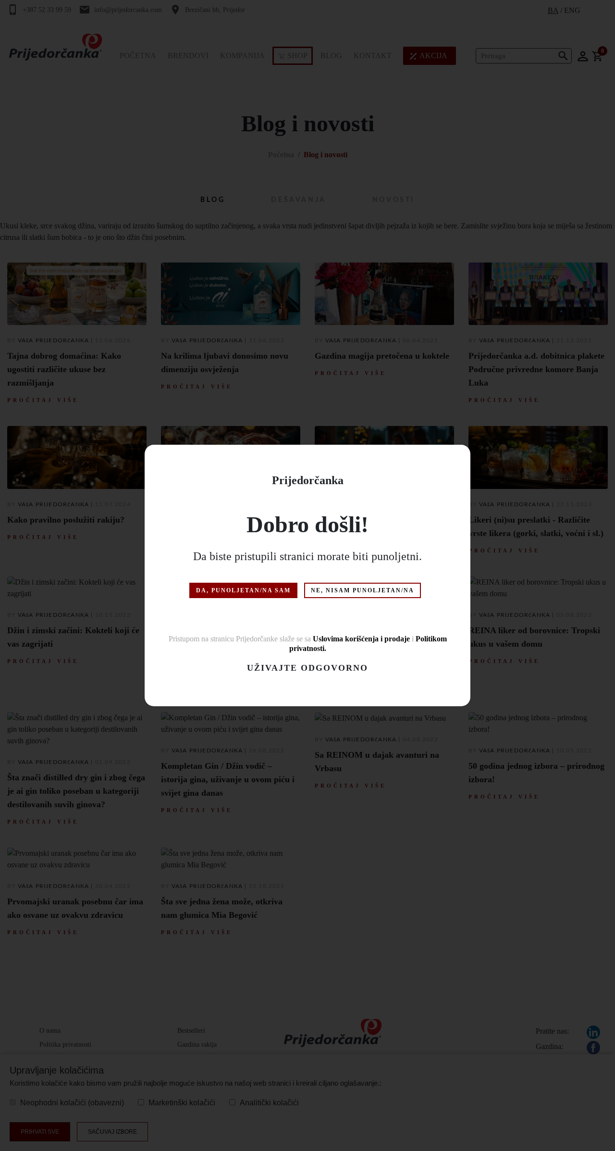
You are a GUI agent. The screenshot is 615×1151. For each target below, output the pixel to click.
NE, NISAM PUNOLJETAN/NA (362, 590)
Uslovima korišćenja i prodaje (361, 639)
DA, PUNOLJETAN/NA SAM (243, 590)
